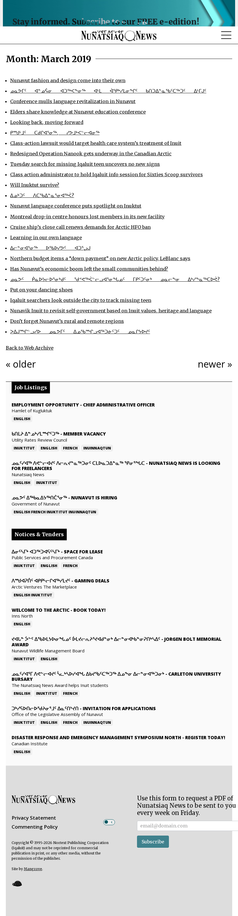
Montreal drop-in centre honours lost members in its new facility (87, 216)
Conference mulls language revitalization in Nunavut (73, 101)
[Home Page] (119, 35)
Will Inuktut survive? (34, 185)
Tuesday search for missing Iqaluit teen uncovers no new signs (85, 164)
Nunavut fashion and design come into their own (67, 80)
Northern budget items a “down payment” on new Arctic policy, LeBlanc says (100, 258)
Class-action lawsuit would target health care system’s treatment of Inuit (95, 143)
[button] (17, 883)
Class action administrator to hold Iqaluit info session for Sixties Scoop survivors (106, 174)
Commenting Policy (35, 827)
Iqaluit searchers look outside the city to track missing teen (80, 300)
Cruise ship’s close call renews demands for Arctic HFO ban (80, 227)
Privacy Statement (34, 818)
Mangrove (33, 869)
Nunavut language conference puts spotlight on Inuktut (75, 206)
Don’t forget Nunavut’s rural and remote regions (67, 321)
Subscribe (153, 842)
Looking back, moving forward (46, 122)
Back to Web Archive (29, 348)
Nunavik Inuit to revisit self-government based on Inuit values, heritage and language (111, 311)
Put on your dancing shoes (41, 290)
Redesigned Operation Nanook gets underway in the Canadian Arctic (91, 153)
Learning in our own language (46, 237)
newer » (215, 363)
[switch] (109, 822)
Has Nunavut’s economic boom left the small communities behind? (89, 269)
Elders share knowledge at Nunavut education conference (78, 112)
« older (21, 363)
